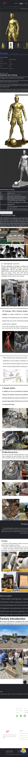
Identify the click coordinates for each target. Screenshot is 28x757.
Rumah (16, 3)
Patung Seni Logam (23, 739)
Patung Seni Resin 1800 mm (5, 694)
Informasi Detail (4, 53)
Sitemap (19, 750)
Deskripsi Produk (14, 53)
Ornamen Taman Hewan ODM (17, 694)
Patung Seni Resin (23, 735)
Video (26, 3)
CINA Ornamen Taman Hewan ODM (13, 754)
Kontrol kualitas (9, 750)
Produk (21, 3)
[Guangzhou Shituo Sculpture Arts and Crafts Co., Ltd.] (18, 716)
